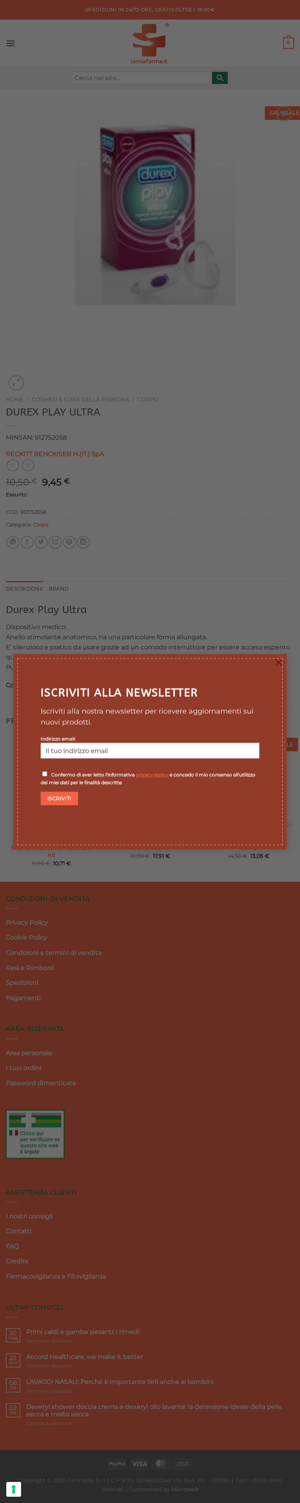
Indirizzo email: (58, 739)
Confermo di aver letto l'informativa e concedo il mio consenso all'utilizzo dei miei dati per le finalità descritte (148, 778)
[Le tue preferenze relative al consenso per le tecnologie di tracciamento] (13, 1489)
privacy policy (152, 774)
